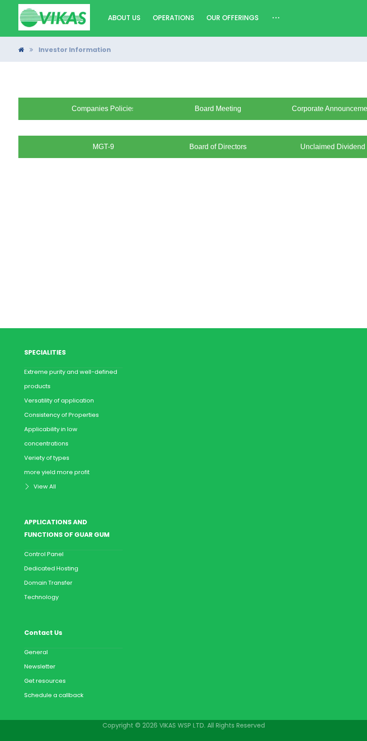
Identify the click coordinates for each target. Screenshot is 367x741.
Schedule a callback (54, 695)
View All (45, 486)
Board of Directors (218, 146)
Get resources (45, 681)
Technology (41, 597)
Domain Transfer (48, 582)
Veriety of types (46, 458)
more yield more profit (57, 472)
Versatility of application (59, 400)
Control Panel (44, 554)
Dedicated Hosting (51, 568)
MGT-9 (103, 146)
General (36, 652)
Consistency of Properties (61, 415)
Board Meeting (218, 108)
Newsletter (39, 666)
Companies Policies (104, 108)
